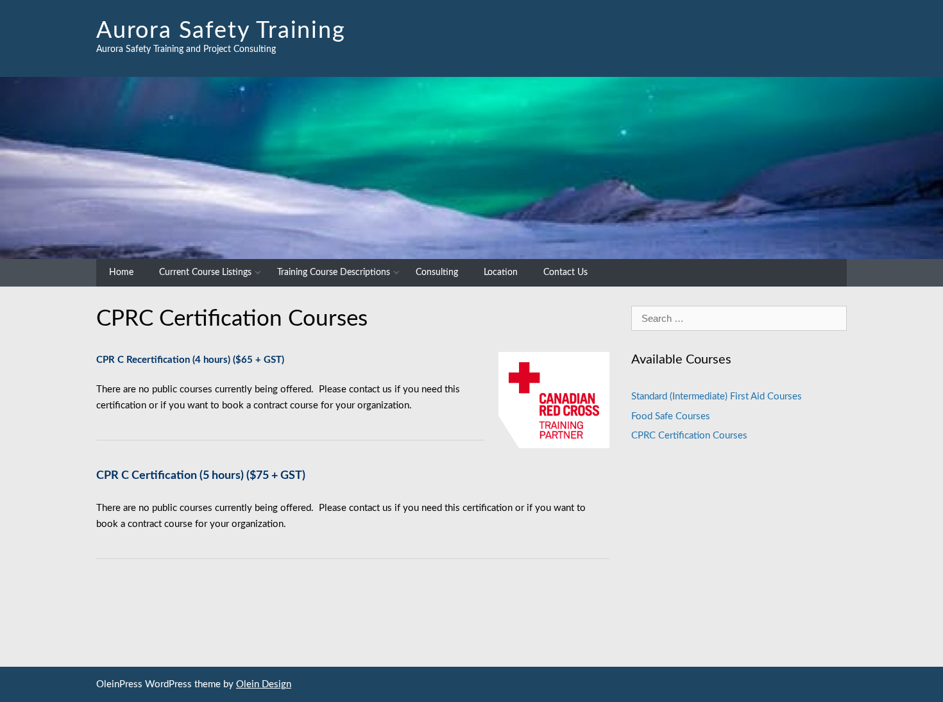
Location (501, 272)
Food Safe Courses (670, 416)
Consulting (437, 272)
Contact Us (565, 272)
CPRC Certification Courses (689, 435)
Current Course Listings (205, 272)
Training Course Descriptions (333, 272)
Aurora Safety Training (221, 30)
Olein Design (263, 684)
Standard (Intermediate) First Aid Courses (716, 396)
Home (121, 272)
